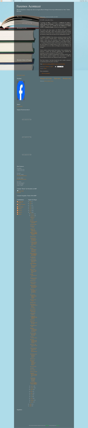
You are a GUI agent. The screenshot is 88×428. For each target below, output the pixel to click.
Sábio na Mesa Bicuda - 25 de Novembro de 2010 (33, 271)
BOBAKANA (32, 358)
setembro (32, 387)
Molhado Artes (33, 302)
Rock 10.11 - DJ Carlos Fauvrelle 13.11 (33, 345)
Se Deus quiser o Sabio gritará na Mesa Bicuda (33, 286)
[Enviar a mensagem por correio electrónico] (55, 66)
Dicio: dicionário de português (21, 75)
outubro (32, 386)
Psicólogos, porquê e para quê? (33, 222)
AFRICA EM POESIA (20, 202)
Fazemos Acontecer (29, 6)
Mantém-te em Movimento (32, 311)
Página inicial (57, 78)
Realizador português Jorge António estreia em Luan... (33, 341)
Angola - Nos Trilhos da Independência (33, 229)
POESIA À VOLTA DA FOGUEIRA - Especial (33, 233)
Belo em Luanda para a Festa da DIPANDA (33, 334)
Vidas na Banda (33, 246)
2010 (31, 212)
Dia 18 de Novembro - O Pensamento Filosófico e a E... (33, 291)
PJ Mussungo (32, 319)
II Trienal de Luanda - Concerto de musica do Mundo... (32, 362)
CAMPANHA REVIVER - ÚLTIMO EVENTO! (32, 379)
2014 (31, 205)
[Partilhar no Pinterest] (62, 66)
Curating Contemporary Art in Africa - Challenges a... (33, 250)
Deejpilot (47, 425)
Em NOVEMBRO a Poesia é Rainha (33, 383)
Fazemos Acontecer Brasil (21, 205)
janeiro (32, 402)
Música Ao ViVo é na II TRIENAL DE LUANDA (33, 254)
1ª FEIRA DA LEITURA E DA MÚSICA (33, 317)
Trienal (45, 68)
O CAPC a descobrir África (33, 337)
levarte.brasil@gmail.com (21, 179)
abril (31, 396)
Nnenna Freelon (33, 236)
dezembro (32, 213)
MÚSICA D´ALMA (32, 226)
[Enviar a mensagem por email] (57, 66)
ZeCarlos (19, 214)
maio (32, 394)
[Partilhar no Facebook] (61, 66)
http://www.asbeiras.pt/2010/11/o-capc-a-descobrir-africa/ (54, 64)
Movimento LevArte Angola (21, 80)
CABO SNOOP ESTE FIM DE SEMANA (33, 260)
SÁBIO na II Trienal (32, 218)
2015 (31, 203)
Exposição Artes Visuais (33, 300)
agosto (32, 389)
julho (32, 391)
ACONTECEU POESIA (32, 314)
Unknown (47, 66)
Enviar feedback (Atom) (49, 81)
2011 (31, 210)
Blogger (57, 425)
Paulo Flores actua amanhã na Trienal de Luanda (33, 355)
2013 (31, 207)
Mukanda (20, 208)
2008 (31, 405)
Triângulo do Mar (33, 224)
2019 (31, 201)
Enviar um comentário (46, 73)
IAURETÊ (32, 368)
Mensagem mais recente (46, 78)
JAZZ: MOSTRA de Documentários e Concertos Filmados (33, 265)
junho (32, 393)
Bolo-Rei (31, 219)
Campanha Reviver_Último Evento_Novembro (33, 375)
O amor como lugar (33, 371)
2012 (31, 208)
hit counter (19, 192)
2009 (31, 404)
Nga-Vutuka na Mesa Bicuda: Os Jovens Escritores (33, 306)
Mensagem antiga (67, 78)
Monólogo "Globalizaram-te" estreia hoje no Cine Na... (33, 330)
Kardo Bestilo (20, 207)
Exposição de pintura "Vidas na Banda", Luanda (33, 296)
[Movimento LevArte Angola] (21, 99)
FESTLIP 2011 (33, 280)
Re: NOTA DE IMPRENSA (33, 257)
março (32, 398)
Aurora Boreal (32, 309)
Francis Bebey (32, 369)
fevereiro (32, 400)
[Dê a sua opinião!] (59, 66)
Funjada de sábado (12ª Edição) (33, 278)
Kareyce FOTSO (33, 366)
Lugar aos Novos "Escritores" (33, 283)
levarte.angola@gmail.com (22, 175)
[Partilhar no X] (60, 66)
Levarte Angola (19, 106)
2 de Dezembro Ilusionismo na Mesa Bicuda (33, 239)
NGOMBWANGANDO (33, 326)
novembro (32, 215)
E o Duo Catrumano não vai (33, 275)
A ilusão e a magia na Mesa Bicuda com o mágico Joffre (33, 243)
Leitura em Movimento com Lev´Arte (33, 322)
